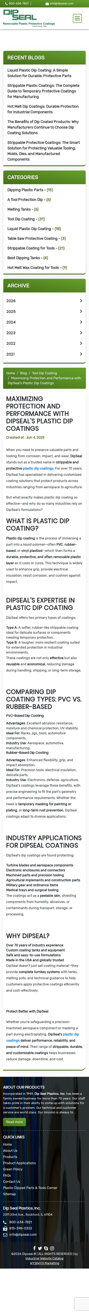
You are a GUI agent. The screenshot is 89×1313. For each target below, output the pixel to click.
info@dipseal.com (61, 3)
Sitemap (9, 1194)
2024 (11, 322)
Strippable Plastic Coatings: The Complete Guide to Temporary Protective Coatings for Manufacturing (43, 91)
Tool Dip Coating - (26, 219)
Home (10, 373)
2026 (11, 300)
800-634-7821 (19, 3)
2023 (11, 332)
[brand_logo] (29, 18)
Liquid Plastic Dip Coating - (34, 229)
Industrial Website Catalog (44, 1258)
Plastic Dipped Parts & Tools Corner (30, 1188)
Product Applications (19, 1163)
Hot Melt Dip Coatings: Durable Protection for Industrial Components (43, 109)
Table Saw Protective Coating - (36, 238)
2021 (10, 354)
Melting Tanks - (22, 209)
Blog (23, 373)
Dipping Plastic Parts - (30, 190)
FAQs (7, 1175)
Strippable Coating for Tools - (36, 248)
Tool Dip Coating (44, 373)
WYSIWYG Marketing (44, 1263)
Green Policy (13, 1169)
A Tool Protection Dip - (29, 199)
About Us (10, 1151)
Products (10, 1157)
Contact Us (11, 1182)
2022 (11, 343)
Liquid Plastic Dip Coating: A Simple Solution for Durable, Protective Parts (39, 73)
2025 (11, 311)
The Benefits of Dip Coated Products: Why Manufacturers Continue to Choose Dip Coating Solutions (43, 127)
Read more (14, 1122)
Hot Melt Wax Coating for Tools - (37, 267)
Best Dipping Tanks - (27, 258)
